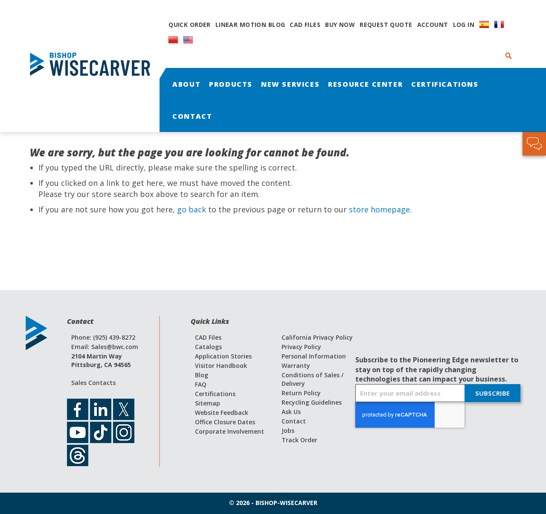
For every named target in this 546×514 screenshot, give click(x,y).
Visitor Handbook (221, 365)
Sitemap (207, 403)
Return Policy (301, 393)
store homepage (379, 209)
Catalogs (208, 347)
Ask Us (291, 412)
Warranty (296, 365)
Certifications (215, 394)
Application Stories (223, 356)
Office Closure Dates (225, 422)
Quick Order (189, 25)
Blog (201, 375)
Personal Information (314, 356)
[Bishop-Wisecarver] (94, 66)
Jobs (288, 430)
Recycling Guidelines (312, 402)
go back (191, 209)
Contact (294, 421)
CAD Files (305, 25)
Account (432, 25)
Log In (464, 25)
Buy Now (340, 25)
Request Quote (386, 25)
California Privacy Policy (317, 337)
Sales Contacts (93, 383)
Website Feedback (221, 412)
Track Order (299, 440)
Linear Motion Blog (250, 25)
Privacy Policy (301, 347)
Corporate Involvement (229, 431)
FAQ (200, 384)
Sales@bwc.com (114, 347)
